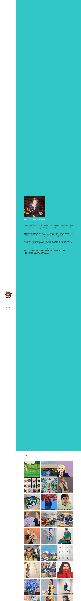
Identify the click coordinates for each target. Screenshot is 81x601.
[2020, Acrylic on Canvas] (32, 587)
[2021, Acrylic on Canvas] (49, 502)
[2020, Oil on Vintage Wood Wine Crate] (32, 502)
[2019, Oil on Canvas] (49, 469)
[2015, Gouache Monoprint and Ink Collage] (49, 485)
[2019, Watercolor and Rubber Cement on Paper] (49, 536)
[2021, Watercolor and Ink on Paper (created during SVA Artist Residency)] (65, 553)
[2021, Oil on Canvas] (32, 469)
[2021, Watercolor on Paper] (49, 553)
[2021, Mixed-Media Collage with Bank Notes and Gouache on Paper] (49, 570)
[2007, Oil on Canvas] (32, 519)
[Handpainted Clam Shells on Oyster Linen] (65, 519)
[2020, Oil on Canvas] (65, 502)
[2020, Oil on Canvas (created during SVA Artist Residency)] (32, 553)
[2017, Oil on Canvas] (65, 469)
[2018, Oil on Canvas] (65, 536)
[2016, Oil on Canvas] (65, 485)
